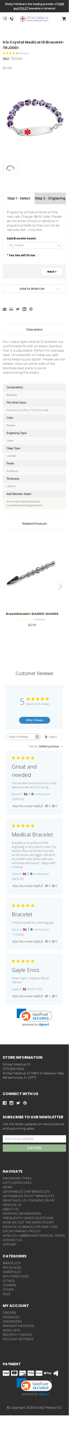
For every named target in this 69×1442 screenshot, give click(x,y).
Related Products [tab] (34, 523)
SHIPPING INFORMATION (22, 1213)
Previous (4, 586)
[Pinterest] (31, 309)
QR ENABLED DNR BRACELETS (26, 1191)
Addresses (12, 1321)
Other (8, 1289)
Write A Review (34, 720)
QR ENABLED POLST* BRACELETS (28, 1196)
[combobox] (46, 746)
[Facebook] (5, 1103)
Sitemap (9, 1244)
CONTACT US (12, 1240)
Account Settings (18, 1339)
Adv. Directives (16, 1276)
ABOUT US (11, 1209)
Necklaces (12, 1267)
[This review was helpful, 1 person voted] (46, 996)
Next (51, 272)
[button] (34, 32)
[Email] (4, 309)
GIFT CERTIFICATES (17, 1183)
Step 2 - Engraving (50, 198)
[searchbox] (20, 737)
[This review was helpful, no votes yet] (46, 806)
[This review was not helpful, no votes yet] (53, 806)
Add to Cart (34, 574)
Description (34, 329)
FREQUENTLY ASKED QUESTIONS (28, 1218)
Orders (9, 1312)
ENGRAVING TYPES (17, 1178)
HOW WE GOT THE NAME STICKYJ (28, 1222)
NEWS (7, 1187)
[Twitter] (18, 309)
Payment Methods (18, 1326)
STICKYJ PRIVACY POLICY (22, 1231)
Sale (6, 1294)
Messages (11, 1317)
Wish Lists (11, 1330)
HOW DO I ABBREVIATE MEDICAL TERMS (34, 1235)
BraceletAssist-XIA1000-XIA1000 (32, 614)
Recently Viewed (17, 1334)
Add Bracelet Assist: (22, 238)
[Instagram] (11, 1103)
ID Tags (9, 1281)
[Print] (11, 309)
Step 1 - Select (18, 198)
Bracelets (12, 1263)
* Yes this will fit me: (21, 255)
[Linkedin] (24, 309)
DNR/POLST (12, 1272)
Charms (9, 1285)
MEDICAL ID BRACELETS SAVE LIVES (30, 1227)
